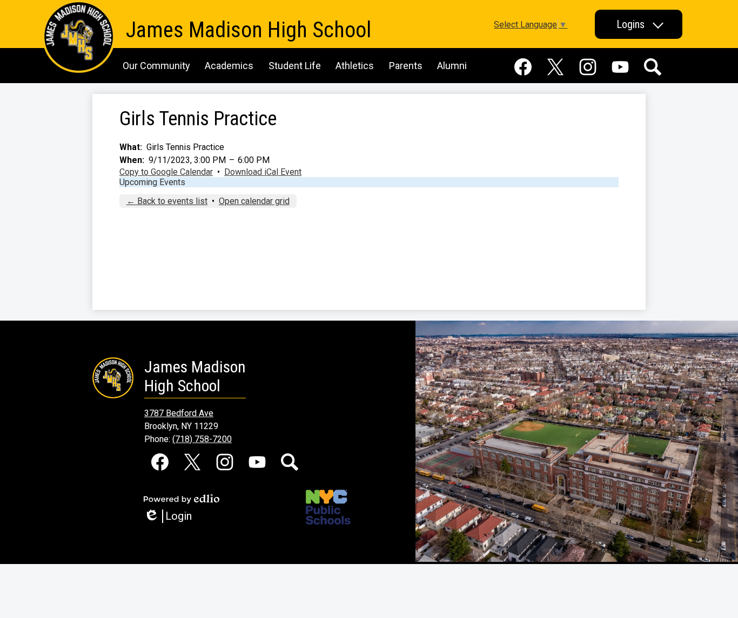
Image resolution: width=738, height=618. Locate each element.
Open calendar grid (254, 201)
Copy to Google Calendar (166, 172)
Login (171, 516)
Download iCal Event (262, 172)
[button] (638, 24)
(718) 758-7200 (202, 439)
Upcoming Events (152, 182)
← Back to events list (166, 201)
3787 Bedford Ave (178, 413)
